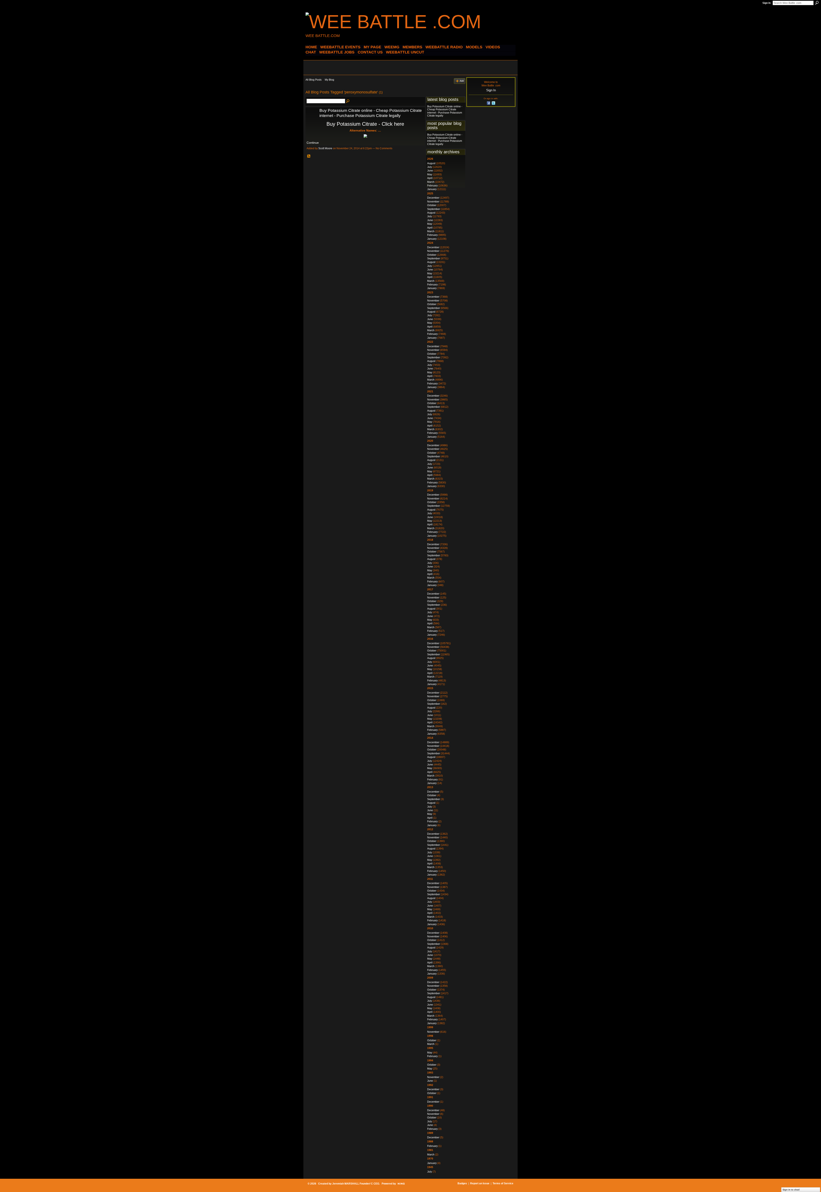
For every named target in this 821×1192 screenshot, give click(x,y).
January (432, 189)
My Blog (329, 79)
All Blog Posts (314, 79)
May (429, 174)
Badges (462, 1183)
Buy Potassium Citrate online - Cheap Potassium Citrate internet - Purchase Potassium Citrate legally (444, 111)
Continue (313, 142)
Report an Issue (479, 1183)
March (430, 181)
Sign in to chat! (791, 1189)
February (432, 185)
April (430, 178)
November (433, 201)
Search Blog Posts (348, 101)
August (431, 163)
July (429, 166)
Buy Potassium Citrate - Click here (365, 124)
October (431, 205)
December (433, 197)
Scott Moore (325, 148)
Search (817, 3)
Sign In (766, 2)
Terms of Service (503, 1183)
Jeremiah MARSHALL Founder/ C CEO (355, 1183)
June (430, 170)
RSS (309, 156)
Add (462, 81)
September (433, 209)
